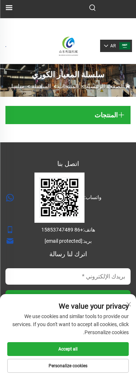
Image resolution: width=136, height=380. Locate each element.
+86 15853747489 (62, 230)
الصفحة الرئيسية (105, 86)
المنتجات (68, 86)
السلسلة (41, 86)
